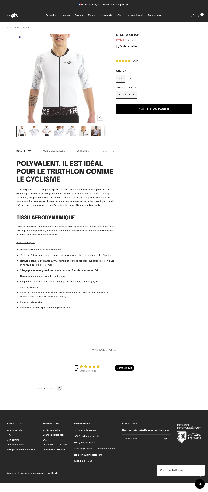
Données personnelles (54, 434)
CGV (45, 439)
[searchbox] (45, 388)
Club (119, 15)
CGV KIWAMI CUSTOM (55, 444)
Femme (79, 15)
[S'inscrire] (165, 438)
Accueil (9, 28)
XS (120, 78)
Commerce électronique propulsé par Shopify (38, 473)
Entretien (83, 151)
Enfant (91, 15)
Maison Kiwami (135, 15)
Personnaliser (155, 15)
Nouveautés (106, 15)
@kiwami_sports (90, 436)
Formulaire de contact (85, 430)
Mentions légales (51, 430)
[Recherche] (186, 15)
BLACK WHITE (126, 94)
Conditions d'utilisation (54, 449)
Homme (66, 15)
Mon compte (12, 439)
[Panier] (200, 15)
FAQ (8, 434)
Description (24, 151)
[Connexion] (192, 15)
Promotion (51, 15)
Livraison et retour (15, 444)
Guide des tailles (54, 151)
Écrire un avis (124, 367)
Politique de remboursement (21, 449)
